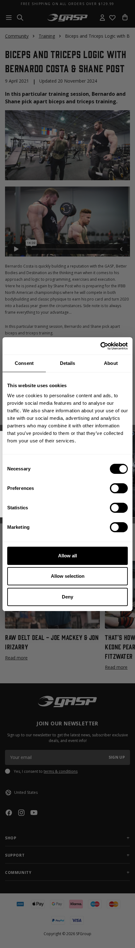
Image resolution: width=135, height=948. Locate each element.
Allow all (67, 555)
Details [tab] (67, 363)
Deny (67, 596)
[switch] (119, 488)
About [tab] (111, 363)
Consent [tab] (24, 363)
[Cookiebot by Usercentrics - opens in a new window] (100, 346)
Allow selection (67, 576)
